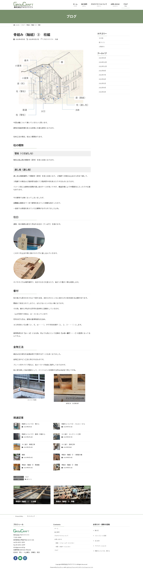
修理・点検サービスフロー (63, 546)
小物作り (102, 46)
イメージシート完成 (100, 535)
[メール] (20, 558)
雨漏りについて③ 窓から (30, 424)
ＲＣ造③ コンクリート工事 (71, 434)
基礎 (23, 455)
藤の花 (97, 530)
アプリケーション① (100, 546)
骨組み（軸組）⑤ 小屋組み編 (72, 455)
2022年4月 (102, 87)
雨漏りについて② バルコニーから (73, 424)
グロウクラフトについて (61, 535)
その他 (101, 38)
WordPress (60, 567)
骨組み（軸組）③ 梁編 (70, 465)
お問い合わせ (58, 539)
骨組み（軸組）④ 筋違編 (30, 465)
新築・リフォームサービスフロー (65, 543)
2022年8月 (102, 70)
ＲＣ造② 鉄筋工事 (28, 444)
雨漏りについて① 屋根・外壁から (33, 434)
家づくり (29, 479)
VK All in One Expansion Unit (85, 567)
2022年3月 (102, 92)
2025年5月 (102, 58)
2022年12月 (103, 66)
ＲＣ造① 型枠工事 (68, 444)
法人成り (97, 540)
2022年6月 (102, 79)
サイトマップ (31, 516)
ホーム (56, 528)
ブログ (27, 477)
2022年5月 (102, 83)
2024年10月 (103, 62)
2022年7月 (102, 75)
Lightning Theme (71, 567)
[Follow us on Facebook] (15, 558)
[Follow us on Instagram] (25, 558)
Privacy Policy (19, 516)
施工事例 (56, 532)
